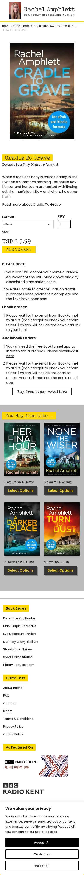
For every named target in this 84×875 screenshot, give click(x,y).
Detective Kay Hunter (19, 618)
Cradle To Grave (47, 204)
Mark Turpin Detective (19, 626)
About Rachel (13, 688)
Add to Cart (18, 249)
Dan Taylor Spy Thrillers (20, 641)
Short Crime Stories (17, 657)
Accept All (42, 842)
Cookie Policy (13, 734)
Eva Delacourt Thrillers (19, 634)
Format (8, 217)
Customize (42, 854)
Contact (9, 703)
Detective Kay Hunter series (55, 26)
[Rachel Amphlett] (42, 10)
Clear (5, 231)
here (10, 356)
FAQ (6, 695)
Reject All (42, 866)
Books (27, 26)
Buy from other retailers (42, 391)
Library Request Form (19, 665)
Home (5, 26)
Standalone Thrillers (18, 649)
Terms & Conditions (18, 719)
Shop (16, 26)
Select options (21, 490)
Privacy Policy (13, 726)
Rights (7, 711)
